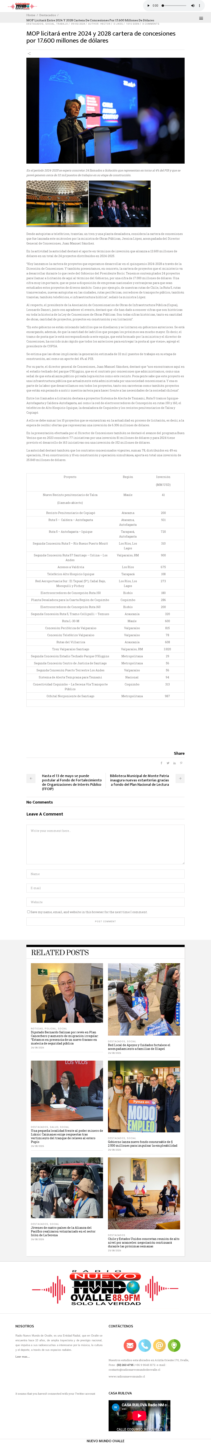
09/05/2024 (78, 24)
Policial (50, 1028)
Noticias (37, 1028)
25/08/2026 (114, 1250)
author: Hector (99, 24)
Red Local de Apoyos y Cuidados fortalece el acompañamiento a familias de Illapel (139, 1047)
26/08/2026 (37, 1047)
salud (54, 1127)
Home (30, 15)
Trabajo (62, 24)
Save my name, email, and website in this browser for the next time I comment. (89, 912)
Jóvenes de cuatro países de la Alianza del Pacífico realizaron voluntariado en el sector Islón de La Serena (63, 1231)
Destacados (47, 15)
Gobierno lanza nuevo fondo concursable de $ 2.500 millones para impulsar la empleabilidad (142, 1143)
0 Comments (150, 24)
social (50, 24)
